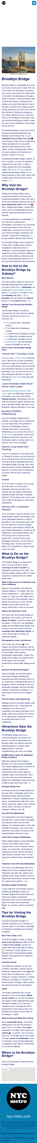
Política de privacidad (9, 1133)
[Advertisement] (18, 25)
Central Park (19, 358)
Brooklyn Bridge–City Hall (21, 290)
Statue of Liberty (18, 170)
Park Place (17, 377)
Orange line (12, 342)
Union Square (7, 435)
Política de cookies (26, 1133)
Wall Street (14, 391)
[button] (34, 3)
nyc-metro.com (18, 1116)
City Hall (19, 293)
